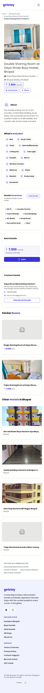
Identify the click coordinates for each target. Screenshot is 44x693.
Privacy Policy (10, 651)
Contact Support (11, 655)
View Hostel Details (22, 300)
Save (23, 259)
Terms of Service (11, 647)
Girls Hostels (9, 629)
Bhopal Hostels (14, 14)
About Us (8, 637)
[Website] (6, 610)
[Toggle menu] (38, 4)
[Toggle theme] (25, 682)
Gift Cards (8, 663)
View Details (33, 196)
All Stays (8, 633)
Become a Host (10, 659)
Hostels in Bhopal (10, 570)
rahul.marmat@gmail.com (16, 295)
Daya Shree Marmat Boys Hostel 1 (16, 16)
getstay (8, 5)
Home (4, 14)
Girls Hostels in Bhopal (12, 573)
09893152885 (12, 292)
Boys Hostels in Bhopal (29, 570)
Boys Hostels (9, 625)
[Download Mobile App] (13, 610)
